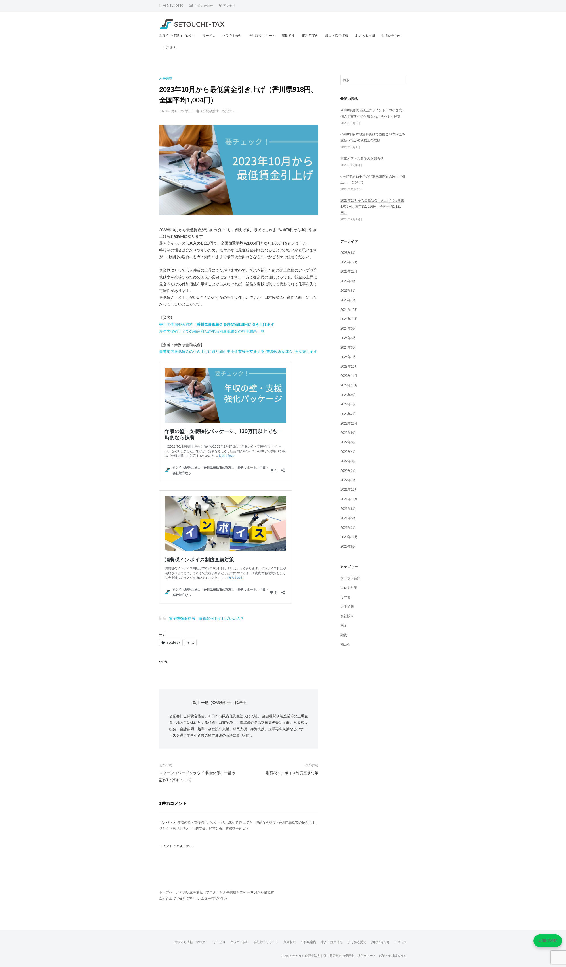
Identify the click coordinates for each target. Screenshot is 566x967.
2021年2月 (348, 527)
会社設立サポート (262, 35)
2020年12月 (349, 537)
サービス (209, 35)
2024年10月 (349, 319)
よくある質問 (365, 35)
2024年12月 (349, 309)
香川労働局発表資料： (216, 324)
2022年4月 (348, 452)
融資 (343, 635)
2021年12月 (349, 489)
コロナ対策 (348, 587)
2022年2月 (348, 471)
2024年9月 (348, 328)
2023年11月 (348, 376)
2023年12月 (349, 366)
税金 (343, 625)
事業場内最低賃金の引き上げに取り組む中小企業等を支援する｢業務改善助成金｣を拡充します (238, 351)
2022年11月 (348, 423)
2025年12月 (349, 262)
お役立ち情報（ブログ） (177, 35)
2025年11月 (348, 271)
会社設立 (347, 616)
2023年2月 (348, 414)
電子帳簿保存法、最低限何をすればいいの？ (206, 618)
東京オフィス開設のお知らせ (362, 158)
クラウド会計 (232, 35)
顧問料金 (288, 35)
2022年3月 (348, 461)
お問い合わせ (203, 5)
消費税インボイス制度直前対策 (292, 773)
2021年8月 (348, 508)
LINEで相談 (547, 940)
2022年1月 (348, 480)
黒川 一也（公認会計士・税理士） (212, 111)
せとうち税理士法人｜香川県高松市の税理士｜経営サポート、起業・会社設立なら (349, 955)
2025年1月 (348, 300)
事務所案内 (310, 35)
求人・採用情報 (336, 35)
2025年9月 (348, 281)
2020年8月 (348, 546)
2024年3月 (348, 347)
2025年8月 (348, 290)
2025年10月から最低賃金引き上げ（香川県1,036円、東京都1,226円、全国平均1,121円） (372, 206)
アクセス (229, 5)
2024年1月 (348, 357)
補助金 (345, 644)
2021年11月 (348, 499)
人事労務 (165, 78)
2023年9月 (348, 395)
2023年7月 (348, 404)
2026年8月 (348, 253)
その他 (345, 597)
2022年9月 (348, 432)
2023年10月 (349, 385)
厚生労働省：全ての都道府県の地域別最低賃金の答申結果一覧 (211, 331)
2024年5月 (348, 338)
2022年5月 (348, 442)
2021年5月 (348, 518)
